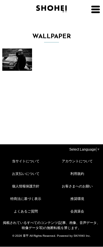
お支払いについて (25, 174)
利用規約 (77, 174)
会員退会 (77, 211)
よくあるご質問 (26, 211)
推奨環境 (77, 199)
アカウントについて (77, 161)
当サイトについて (25, 161)
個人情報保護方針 (25, 186)
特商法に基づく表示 (25, 199)
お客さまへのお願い (77, 186)
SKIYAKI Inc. (82, 235)
